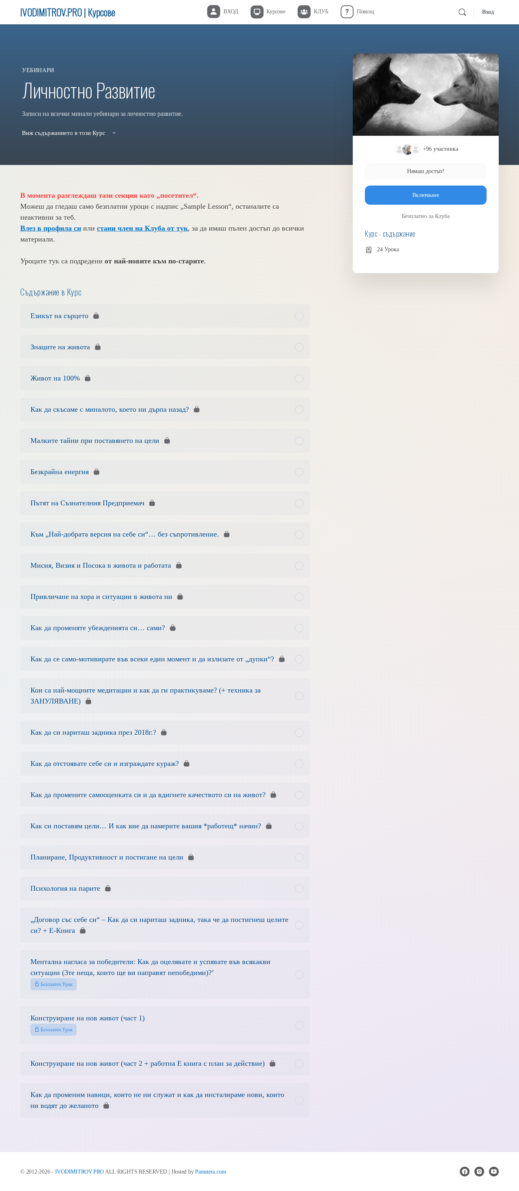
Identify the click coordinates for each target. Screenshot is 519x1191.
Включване (425, 195)
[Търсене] (462, 12)
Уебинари (38, 70)
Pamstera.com (210, 1172)
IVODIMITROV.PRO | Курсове (67, 11)
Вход (488, 12)
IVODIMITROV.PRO (79, 1172)
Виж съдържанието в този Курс (64, 133)
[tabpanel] (165, 228)
